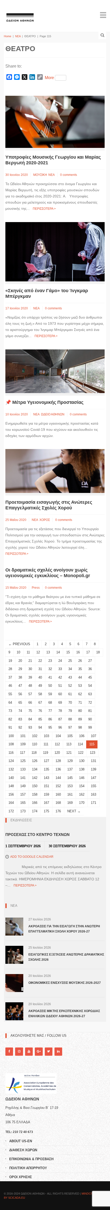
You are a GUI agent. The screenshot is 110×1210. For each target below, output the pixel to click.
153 (70, 786)
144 (58, 778)
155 (93, 786)
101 (23, 736)
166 (34, 803)
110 (34, 744)
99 (90, 727)
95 (50, 727)
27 (90, 661)
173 (23, 811)
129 (70, 761)
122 (80, 753)
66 (30, 702)
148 (11, 786)
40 (40, 677)
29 (20, 669)
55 (10, 694)
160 (58, 794)
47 (20, 686)
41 (50, 677)
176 (58, 811)
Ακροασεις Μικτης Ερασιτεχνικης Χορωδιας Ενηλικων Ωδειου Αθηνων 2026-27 (64, 1013)
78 (60, 711)
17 (88, 652)
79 (70, 711)
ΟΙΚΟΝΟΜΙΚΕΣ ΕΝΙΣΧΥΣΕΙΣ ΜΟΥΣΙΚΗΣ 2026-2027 (64, 983)
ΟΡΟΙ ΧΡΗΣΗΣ (20, 1177)
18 (98, 652)
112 (57, 744)
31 (40, 669)
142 (34, 778)
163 (93, 794)
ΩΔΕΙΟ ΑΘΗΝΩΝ (52, 414)
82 (10, 719)
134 (34, 769)
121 (69, 753)
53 (80, 686)
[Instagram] (19, 1051)
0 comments (68, 175)
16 (78, 652)
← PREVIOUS (19, 644)
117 (22, 753)
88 (70, 719)
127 (46, 761)
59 (50, 694)
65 (20, 702)
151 (46, 786)
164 (11, 803)
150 (34, 786)
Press (36, 587)
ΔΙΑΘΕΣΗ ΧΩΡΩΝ (23, 1150)
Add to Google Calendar (31, 857)
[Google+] (38, 1051)
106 (81, 736)
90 (90, 719)
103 (46, 736)
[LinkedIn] (58, 1051)
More (49, 77)
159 (46, 794)
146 (81, 778)
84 (30, 719)
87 (60, 719)
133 (23, 769)
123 (92, 753)
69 (60, 702)
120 (57, 753)
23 (50, 661)
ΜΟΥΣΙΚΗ (40, 175)
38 (20, 677)
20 (20, 661)
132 (11, 769)
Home (7, 36)
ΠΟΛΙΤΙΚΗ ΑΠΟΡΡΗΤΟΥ (28, 1168)
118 (34, 753)
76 (40, 711)
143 (46, 778)
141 (23, 778)
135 (46, 769)
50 (50, 686)
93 (30, 727)
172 (11, 811)
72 (90, 702)
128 (58, 761)
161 (70, 794)
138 (81, 769)
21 (30, 661)
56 (20, 694)
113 (68, 744)
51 (60, 686)
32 (50, 669)
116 (11, 753)
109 (23, 744)
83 (20, 719)
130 (81, 761)
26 (80, 661)
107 (93, 736)
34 (70, 669)
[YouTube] (29, 1051)
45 (90, 677)
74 (20, 711)
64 (10, 702)
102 (34, 736)
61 (70, 694)
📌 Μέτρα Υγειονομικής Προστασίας (44, 402)
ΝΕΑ (17, 36)
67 (40, 702)
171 (93, 803)
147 (93, 778)
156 (11, 794)
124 (11, 761)
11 (28, 652)
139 (93, 769)
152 (58, 786)
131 (93, 761)
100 (11, 736)
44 (80, 677)
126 (34, 761)
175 (46, 811)
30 (30, 669)
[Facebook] (9, 1051)
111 (45, 744)
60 (60, 694)
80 (80, 711)
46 (10, 686)
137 (70, 769)
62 (80, 694)
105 (70, 736)
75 (30, 711)
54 (90, 686)
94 (40, 727)
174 (34, 811)
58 (40, 694)
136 (58, 769)
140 (11, 778)
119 (45, 753)
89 (80, 719)
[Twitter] (48, 1051)
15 (68, 652)
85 (40, 719)
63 (90, 694)
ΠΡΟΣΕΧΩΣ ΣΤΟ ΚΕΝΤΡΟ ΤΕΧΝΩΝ (37, 834)
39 (30, 677)
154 (81, 786)
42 (60, 677)
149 (23, 786)
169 (70, 803)
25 (70, 661)
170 (81, 803)
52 (70, 686)
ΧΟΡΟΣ (44, 520)
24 (60, 661)
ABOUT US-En (20, 1141)
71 (80, 702)
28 (10, 669)
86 (50, 719)
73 (10, 711)
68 (50, 702)
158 (34, 794)
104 (58, 736)
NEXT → (74, 811)
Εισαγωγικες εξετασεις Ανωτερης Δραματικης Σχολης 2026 (66, 957)
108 (11, 744)
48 (30, 686)
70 (70, 702)
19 (10, 661)
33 (60, 669)
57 (30, 694)
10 (18, 652)
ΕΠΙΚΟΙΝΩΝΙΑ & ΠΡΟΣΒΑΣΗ (31, 1159)
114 (80, 744)
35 (80, 669)
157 (23, 794)
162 (81, 794)
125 (23, 761)
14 (58, 652)
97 (70, 727)
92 (20, 727)
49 (40, 686)
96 (60, 727)
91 (10, 727)
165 (23, 803)
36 (90, 669)
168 (58, 803)
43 (70, 677)
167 (46, 803)
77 (50, 711)
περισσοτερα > (44, 209)
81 (90, 711)
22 (40, 661)
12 (38, 652)
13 (48, 652)
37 (10, 677)
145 (70, 778)
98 (80, 727)
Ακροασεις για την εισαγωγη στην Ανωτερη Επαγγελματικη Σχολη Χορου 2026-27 (64, 929)
